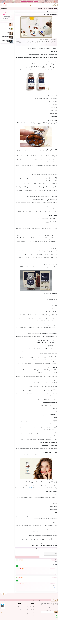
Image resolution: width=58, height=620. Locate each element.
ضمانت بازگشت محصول (18, 610)
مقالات (44, 8)
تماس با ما (20, 613)
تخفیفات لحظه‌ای (40, 8)
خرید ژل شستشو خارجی (31, 610)
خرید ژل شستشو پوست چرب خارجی (30, 613)
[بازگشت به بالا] (3, 594)
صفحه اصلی (55, 8)
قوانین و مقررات (19, 607)
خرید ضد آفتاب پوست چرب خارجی (30, 606)
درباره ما (20, 612)
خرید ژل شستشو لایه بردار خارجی (30, 612)
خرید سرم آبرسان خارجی (31, 616)
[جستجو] (30, 5)
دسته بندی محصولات (50, 8)
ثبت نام (56, 612)
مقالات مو (52, 11)
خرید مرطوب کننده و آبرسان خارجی (30, 609)
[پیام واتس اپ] (1, 612)
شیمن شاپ (56, 11)
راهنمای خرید (19, 604)
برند (46, 8)
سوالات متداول (19, 606)
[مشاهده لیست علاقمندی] (1, 5)
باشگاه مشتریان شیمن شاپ (4, 8)
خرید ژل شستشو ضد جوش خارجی (30, 615)
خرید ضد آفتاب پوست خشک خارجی (30, 607)
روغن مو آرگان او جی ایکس (45, 323)
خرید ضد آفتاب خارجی (31, 604)
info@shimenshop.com (22, 600)
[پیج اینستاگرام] (3, 612)
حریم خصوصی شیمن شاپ (18, 609)
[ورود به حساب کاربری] (6, 5)
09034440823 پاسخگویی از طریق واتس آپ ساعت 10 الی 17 (39, 600)
